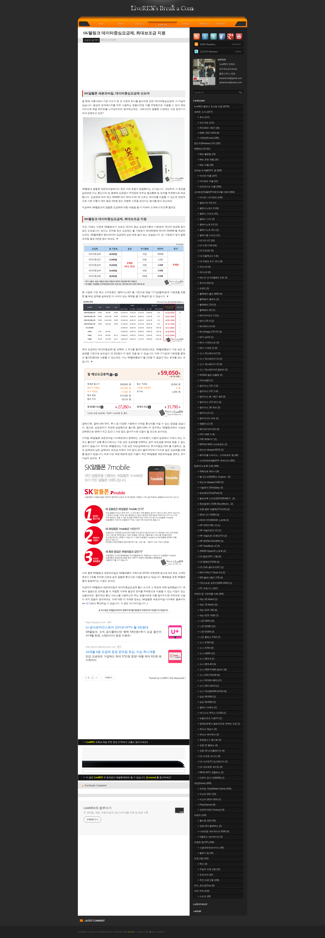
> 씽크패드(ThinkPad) (210, 493)
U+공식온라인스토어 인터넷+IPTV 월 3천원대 (117, 627)
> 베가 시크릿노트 (208, 342)
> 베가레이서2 (206, 326)
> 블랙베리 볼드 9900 (210, 294)
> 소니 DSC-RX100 (209, 675)
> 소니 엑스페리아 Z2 (210, 364)
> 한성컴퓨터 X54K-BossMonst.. (215, 504)
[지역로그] (186, 24)
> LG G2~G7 (206, 240)
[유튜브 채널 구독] (204, 85)
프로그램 (201, 858)
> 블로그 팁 (205, 853)
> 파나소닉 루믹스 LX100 (212, 713)
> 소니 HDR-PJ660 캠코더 (212, 669)
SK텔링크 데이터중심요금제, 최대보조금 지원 (124, 33)
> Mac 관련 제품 (208, 159)
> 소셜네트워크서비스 (211, 847)
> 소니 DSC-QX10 (208, 686)
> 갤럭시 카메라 (207, 707)
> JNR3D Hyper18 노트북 (212, 551)
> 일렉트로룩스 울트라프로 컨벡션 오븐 (219, 723)
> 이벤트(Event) (208, 138)
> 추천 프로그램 (208, 880)
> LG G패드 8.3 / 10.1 (210, 261)
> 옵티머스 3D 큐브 (209, 407)
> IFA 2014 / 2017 (208, 128)
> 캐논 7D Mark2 (207, 604)
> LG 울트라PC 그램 (209, 556)
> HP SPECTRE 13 (209, 525)
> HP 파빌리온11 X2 (209, 530)
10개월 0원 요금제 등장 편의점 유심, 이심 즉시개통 (120, 652)
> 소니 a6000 (206, 653)
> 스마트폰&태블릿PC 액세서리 (216, 460)
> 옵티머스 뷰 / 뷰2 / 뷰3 (211, 396)
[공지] (123, 24)
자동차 (200, 815)
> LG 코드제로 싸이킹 (210, 767)
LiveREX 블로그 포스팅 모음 (211, 106)
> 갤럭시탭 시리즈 (209, 235)
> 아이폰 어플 (207, 176)
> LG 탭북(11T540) (208, 562)
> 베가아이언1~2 (208, 315)
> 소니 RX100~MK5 (210, 680)
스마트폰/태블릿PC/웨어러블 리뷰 (214, 192)
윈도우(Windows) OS (207, 143)
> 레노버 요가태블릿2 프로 (212, 277)
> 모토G (203, 288)
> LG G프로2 (206, 250)
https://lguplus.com (96, 622)
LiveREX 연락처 (227, 64)
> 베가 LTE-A (206, 321)
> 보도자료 (206, 122)
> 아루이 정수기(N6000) (211, 778)
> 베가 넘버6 (205, 337)
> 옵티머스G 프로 (208, 418)
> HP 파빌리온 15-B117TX (212, 536)
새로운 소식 (203, 112)
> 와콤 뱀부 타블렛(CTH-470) (214, 509)
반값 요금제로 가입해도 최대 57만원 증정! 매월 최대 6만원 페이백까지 (123, 658)
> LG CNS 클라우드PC (210, 567)
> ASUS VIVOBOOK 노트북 (213, 520)
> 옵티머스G (205, 413)
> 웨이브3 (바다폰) (208, 429)
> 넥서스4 (204, 266)
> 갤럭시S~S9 (207, 203)
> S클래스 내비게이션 (210, 837)
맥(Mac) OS (202, 148)
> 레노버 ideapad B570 (210, 449)
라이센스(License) (228, 69)
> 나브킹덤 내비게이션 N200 (213, 831)
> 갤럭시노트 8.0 (208, 224)
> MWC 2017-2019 (208, 133)
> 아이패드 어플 (208, 181)
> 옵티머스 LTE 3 (208, 391)
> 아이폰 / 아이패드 (210, 197)
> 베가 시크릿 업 (207, 348)
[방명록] (223, 24)
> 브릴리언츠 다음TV (210, 718)
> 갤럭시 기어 (206, 219)
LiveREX (82, 932)
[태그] (140, 24)
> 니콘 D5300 (206, 626)
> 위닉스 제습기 (207, 729)
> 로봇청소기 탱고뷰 (209, 740)
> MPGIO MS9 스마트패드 (212, 444)
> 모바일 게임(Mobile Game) (214, 788)
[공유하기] (92, 677)
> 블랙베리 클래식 (208, 299)
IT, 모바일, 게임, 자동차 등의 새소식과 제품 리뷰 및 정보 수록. (116, 812)
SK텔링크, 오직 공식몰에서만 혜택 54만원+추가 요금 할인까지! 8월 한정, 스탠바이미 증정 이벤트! (123, 633)
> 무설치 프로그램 (209, 869)
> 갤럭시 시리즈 (208, 213)
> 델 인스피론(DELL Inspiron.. (214, 477)
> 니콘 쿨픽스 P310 (209, 637)
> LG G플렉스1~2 (208, 256)
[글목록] (162, 24)
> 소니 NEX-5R (207, 664)
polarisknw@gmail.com (230, 78)
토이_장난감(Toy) (204, 885)
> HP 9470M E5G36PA (210, 541)
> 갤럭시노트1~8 (208, 208)
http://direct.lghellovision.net (100, 646)
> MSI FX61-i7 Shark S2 (211, 572)
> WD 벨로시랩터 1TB (210, 577)
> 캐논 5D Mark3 (207, 599)
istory (117, 932)
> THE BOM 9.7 (207, 439)
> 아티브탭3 (205, 380)
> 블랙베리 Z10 (207, 304)
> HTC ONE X (206, 434)
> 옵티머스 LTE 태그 (209, 402)
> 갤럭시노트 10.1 (208, 230)
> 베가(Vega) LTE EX (210, 331)
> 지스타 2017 (207, 794)
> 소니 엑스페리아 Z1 (210, 358)
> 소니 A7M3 (206, 642)
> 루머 (204, 117)
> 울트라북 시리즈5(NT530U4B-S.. (216, 498)
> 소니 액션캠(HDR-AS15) (212, 691)
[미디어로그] (205, 24)
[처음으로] (162, 10)
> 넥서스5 (204, 272)
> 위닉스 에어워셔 (208, 734)
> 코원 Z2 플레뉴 (208, 745)
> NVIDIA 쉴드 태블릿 (210, 375)
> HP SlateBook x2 (209, 546)
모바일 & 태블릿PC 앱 (208, 170)
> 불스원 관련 (207, 820)
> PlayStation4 (206, 804)
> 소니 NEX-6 (206, 658)
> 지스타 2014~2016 (209, 799)
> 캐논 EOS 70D (207, 610)
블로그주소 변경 (227, 73)
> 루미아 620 (206, 283)
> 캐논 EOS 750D (208, 615)
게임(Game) (202, 783)
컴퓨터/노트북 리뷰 (206, 466)
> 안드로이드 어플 (209, 186)
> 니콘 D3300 (206, 631)
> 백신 (202, 864)
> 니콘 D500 (206, 621)
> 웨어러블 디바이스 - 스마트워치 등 (218, 455)
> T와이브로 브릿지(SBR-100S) (215, 583)
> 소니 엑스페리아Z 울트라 (213, 369)
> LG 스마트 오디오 (209, 756)
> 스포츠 (204, 896)
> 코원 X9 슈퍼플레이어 (211, 750)
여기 (88, 603)
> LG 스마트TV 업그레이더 (213, 761)
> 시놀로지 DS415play (210, 487)
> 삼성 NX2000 (207, 702)
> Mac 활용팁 (206, 154)
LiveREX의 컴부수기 (98, 808)
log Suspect (157, 932)
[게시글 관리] (97, 677)
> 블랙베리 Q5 (206, 310)
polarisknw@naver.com (230, 82)
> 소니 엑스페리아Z (209, 353)
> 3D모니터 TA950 (208, 514)
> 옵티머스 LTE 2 (208, 386)
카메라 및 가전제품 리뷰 (209, 594)
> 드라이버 (205, 874)
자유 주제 (201, 891)
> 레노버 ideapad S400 (210, 482)
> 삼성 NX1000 (207, 696)
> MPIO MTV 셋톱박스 (210, 772)
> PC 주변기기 (208, 588)
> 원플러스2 (205, 423)
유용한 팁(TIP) (91, 40)
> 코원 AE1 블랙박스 (210, 826)
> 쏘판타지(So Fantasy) (211, 809)
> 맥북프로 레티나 (208, 471)
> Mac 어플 (205, 165)
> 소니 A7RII (205, 648)
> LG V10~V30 (207, 245)
